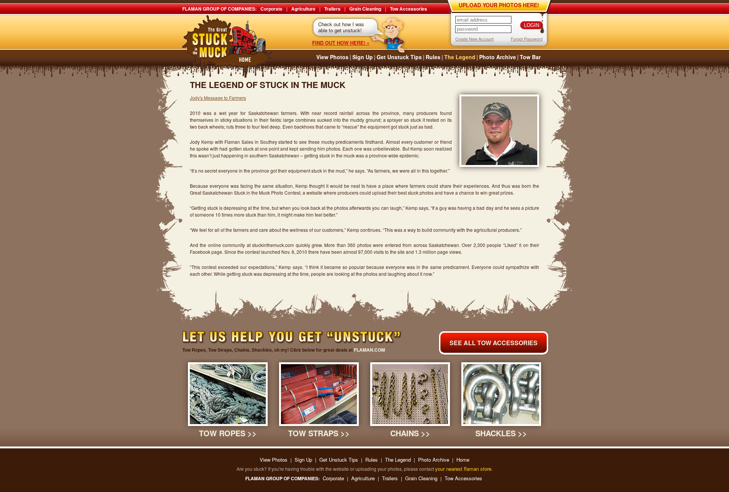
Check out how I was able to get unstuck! (341, 27)
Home (462, 459)
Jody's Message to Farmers (218, 97)
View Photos (332, 57)
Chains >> (410, 433)
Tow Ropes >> (228, 433)
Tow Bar (530, 57)
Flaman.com (369, 349)
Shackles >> (501, 433)
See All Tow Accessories (494, 342)
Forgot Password (527, 39)
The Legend (459, 57)
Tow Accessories (408, 8)
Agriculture (303, 8)
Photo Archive (497, 57)
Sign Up (362, 57)
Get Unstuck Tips (399, 57)
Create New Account (474, 39)
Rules (433, 57)
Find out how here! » (340, 42)
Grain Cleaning (365, 8)
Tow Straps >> (319, 433)
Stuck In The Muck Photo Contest (228, 46)
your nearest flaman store (463, 468)
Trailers (332, 8)
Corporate (271, 8)
